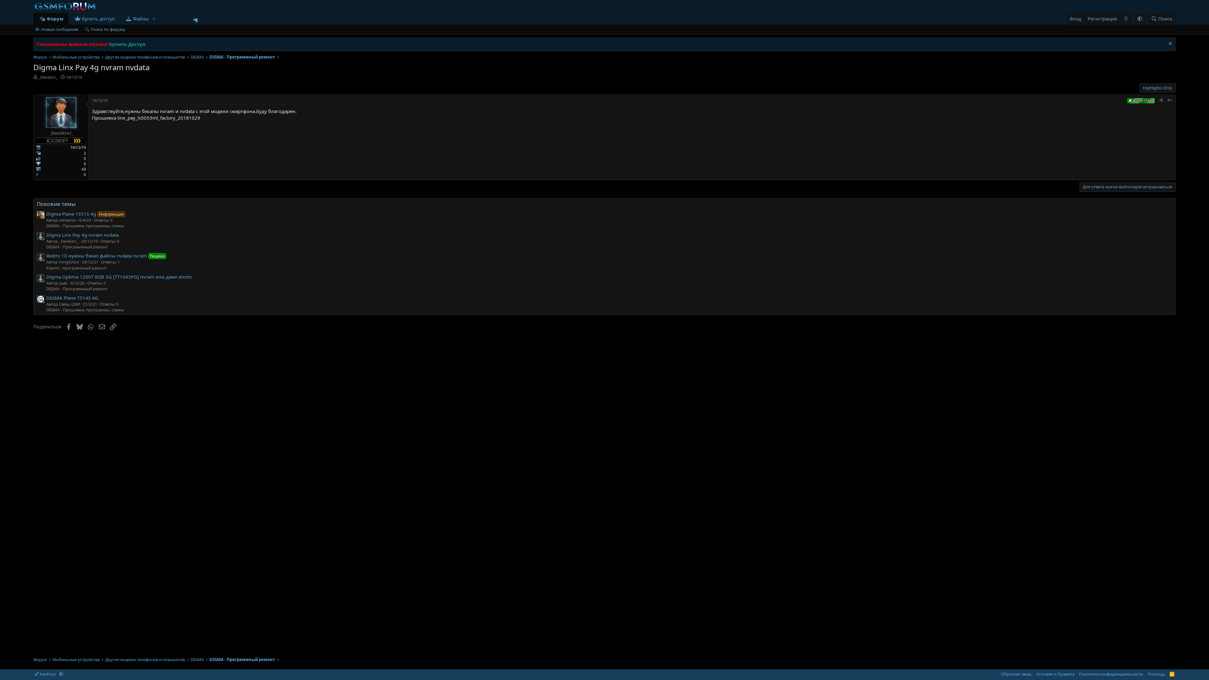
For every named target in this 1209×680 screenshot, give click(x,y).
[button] (154, 19)
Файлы (141, 18)
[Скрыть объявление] (1169, 44)
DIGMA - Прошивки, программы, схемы (85, 226)
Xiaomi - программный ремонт (76, 268)
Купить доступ (98, 18)
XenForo (48, 674)
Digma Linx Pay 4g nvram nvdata (82, 235)
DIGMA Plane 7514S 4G (72, 298)
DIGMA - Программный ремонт (77, 247)
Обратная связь (1016, 674)
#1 (1169, 100)
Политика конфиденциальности (1111, 674)
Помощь (1156, 674)
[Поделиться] (1161, 100)
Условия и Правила (1055, 674)
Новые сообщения (59, 29)
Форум (55, 18)
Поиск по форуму (108, 29)
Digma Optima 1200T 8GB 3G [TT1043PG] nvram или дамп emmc (119, 277)
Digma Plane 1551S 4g (85, 214)
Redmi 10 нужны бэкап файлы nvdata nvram (105, 255)
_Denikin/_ (48, 77)
